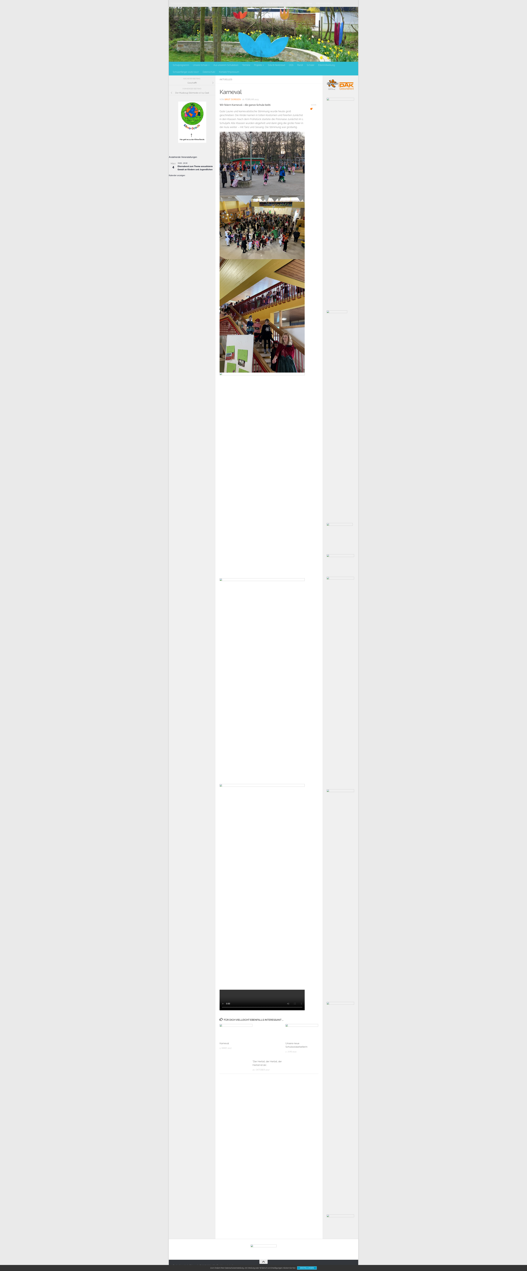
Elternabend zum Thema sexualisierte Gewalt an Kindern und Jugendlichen (195, 168)
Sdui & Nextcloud (274, 3)
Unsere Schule (198, 3)
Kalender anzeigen (177, 175)
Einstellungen (307, 1268)
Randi (298, 3)
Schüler (308, 3)
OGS (289, 3)
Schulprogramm (179, 3)
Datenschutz (209, 72)
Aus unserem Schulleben (223, 3)
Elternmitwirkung (324, 3)
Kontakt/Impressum (229, 72)
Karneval (224, 1043)
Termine (244, 3)
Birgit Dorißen (233, 99)
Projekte (256, 3)
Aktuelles (226, 79)
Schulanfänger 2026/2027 (186, 72)
